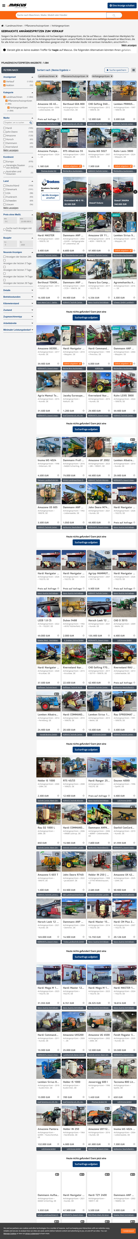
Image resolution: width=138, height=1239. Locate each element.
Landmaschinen (14, 25)
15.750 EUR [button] (94, 937)
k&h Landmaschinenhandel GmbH (76, 894)
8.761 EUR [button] (68, 1003)
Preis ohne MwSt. (12, 214)
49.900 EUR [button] (120, 411)
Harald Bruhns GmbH (48, 734)
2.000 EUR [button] (68, 636)
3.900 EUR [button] (43, 251)
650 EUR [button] (118, 1097)
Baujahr (7, 238)
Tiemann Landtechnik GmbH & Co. (51, 480)
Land (6, 181)
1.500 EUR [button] (43, 890)
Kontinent (8, 157)
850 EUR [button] (42, 843)
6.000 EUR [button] (93, 364)
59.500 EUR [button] (120, 1050)
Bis (21, 242)
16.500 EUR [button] (44, 298)
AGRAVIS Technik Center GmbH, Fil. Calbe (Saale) (107, 593)
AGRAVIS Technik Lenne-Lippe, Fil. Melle (53, 894)
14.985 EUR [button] (69, 843)
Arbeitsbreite (10, 323)
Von (5, 242)
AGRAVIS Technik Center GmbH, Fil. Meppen (105, 124)
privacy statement (32, 1234)
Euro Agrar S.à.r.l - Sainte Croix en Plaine (53, 302)
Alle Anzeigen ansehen (52, 196)
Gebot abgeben (71, 166)
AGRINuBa (99, 368)
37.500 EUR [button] (44, 683)
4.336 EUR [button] (93, 298)
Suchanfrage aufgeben (86, 317)
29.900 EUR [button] (94, 411)
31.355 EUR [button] (44, 1003)
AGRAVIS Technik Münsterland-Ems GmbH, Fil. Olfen (109, 480)
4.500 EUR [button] (43, 475)
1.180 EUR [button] (43, 166)
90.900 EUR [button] (120, 890)
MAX (21, 218)
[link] (48, 91)
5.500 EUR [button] (93, 1210)
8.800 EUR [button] (68, 251)
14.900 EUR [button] (69, 937)
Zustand (7, 310)
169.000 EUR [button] (44, 937)
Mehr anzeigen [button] (10, 150)
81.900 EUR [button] (94, 1144)
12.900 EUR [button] (94, 119)
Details (6, 290)
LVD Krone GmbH (125, 640)
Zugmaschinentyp (12, 316)
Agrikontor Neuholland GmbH (49, 124)
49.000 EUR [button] (44, 636)
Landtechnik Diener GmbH (73, 1055)
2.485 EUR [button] (93, 890)
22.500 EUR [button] (69, 683)
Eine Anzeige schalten (123, 5)
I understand (128, 1231)
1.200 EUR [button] (68, 411)
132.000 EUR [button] (44, 1144)
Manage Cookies (10, 1234)
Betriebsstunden (11, 297)
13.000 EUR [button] (44, 1097)
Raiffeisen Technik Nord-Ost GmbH (51, 687)
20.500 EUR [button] (69, 730)
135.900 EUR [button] (95, 636)
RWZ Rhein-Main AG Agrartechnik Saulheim (105, 1215)
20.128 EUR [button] (120, 937)
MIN (5, 218)
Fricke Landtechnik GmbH (73, 941)
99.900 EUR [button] (69, 298)
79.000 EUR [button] (69, 475)
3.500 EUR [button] (119, 119)
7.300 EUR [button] (119, 1144)
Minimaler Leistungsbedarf (17, 330)
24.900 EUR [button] (44, 730)
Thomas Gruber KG (48, 171)
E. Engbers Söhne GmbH (74, 640)
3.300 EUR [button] (119, 298)
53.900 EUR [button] (69, 890)
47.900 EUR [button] (69, 1210)
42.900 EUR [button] (94, 683)
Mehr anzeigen (129, 45)
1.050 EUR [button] (68, 523)
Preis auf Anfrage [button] (47, 119)
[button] (18, 70)
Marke (6, 118)
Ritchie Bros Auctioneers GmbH (75, 171)
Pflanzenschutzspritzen (37, 25)
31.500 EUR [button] (44, 411)
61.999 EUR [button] (120, 843)
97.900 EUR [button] (94, 251)
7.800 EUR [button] (93, 843)
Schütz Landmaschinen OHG (74, 480)
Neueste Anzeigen (12, 252)
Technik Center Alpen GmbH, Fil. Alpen (52, 800)
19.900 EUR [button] (44, 1050)
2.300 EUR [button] (43, 796)
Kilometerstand (11, 303)
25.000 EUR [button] (69, 1050)
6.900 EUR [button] (119, 636)
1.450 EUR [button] (93, 1097)
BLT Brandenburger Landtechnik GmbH (78, 255)
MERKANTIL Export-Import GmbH (51, 368)
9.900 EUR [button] (93, 589)
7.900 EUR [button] (93, 166)
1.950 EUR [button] (43, 1210)
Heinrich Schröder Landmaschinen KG (78, 847)
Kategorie (8, 92)
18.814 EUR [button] (120, 1003)
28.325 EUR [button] (94, 1003)
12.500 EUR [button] (94, 1050)
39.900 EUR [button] (44, 364)
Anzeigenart (9, 77)
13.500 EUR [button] (94, 730)
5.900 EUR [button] (119, 796)
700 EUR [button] (67, 119)
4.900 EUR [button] (68, 1144)
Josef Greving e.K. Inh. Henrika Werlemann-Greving (83, 124)
